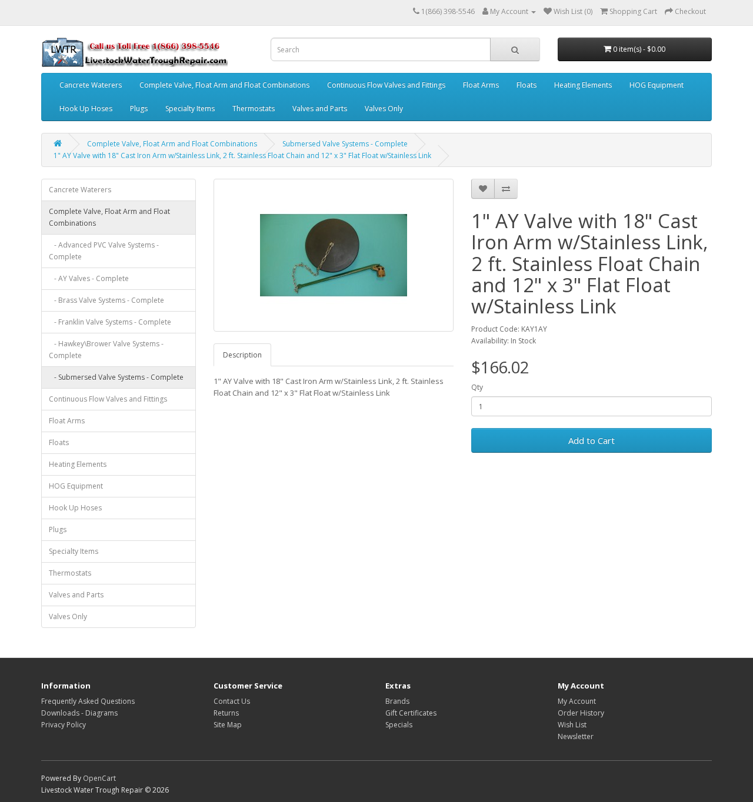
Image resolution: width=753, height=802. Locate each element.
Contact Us (232, 701)
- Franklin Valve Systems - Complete (110, 322)
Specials (398, 725)
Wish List (572, 725)
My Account (577, 701)
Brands (397, 701)
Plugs (139, 108)
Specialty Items (190, 108)
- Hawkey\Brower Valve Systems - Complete (106, 349)
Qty (477, 387)
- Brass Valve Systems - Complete (106, 300)
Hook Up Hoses (85, 108)
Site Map (228, 725)
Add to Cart (591, 440)
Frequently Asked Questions (88, 701)
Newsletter (576, 736)
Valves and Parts (319, 108)
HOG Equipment (656, 85)
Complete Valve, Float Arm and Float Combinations (224, 85)
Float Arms (481, 85)
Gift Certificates (411, 713)
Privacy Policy (63, 725)
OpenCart (99, 778)
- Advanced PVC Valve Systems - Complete (104, 251)
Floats (527, 85)
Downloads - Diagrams (79, 713)
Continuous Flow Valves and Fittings (386, 85)
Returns (226, 713)
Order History (581, 713)
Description (242, 355)
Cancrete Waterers (90, 85)
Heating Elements (583, 85)
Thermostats (253, 108)
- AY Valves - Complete (89, 278)
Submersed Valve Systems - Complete (345, 144)
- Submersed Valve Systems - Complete (116, 377)
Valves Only (384, 108)
